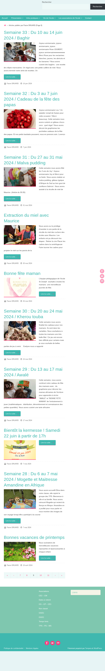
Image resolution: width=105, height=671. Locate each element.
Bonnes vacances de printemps (34, 537)
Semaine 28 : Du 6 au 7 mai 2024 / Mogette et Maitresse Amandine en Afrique (31, 479)
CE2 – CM (43, 596)
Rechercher (46, 2)
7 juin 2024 (27, 147)
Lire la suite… (11, 77)
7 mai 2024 (27, 464)
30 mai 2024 (27, 263)
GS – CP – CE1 (45, 604)
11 (48, 575)
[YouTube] (102, 276)
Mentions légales (32, 648)
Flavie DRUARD (13, 83)
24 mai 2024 (27, 359)
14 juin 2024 (27, 83)
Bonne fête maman (22, 273)
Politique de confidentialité (13, 648)
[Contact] (102, 281)
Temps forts (43, 621)
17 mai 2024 (27, 420)
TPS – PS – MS (45, 626)
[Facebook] (102, 271)
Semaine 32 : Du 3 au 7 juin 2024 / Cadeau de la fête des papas (32, 99)
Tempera (88, 648)
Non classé (43, 608)
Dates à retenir (45, 600)
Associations (44, 591)
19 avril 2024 (27, 565)
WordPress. (98, 648)
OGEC (41, 613)
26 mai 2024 (27, 301)
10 (41, 575)
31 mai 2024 (27, 205)
